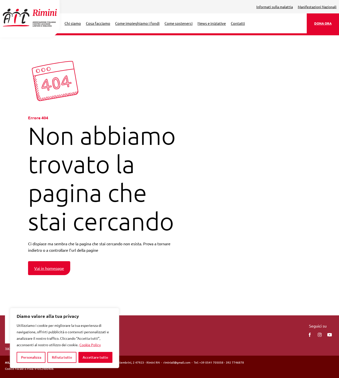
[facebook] (309, 335)
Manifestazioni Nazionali (317, 6)
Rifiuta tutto (62, 357)
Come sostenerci (179, 23)
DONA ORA (323, 23)
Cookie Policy (90, 344)
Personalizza (31, 357)
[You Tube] (329, 335)
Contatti (238, 23)
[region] (64, 338)
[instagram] (319, 335)
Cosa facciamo (98, 23)
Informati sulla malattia (274, 6)
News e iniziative (212, 23)
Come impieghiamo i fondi (137, 23)
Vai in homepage (49, 268)
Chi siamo (73, 23)
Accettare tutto (95, 357)
